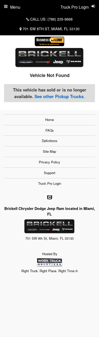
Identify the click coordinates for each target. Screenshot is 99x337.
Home (49, 119)
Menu (15, 7)
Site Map (49, 151)
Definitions (49, 140)
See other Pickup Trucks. (60, 96)
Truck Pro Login (49, 183)
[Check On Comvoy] (49, 197)
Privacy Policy (49, 162)
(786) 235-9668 (60, 19)
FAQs (49, 130)
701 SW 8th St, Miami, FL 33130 (51, 28)
